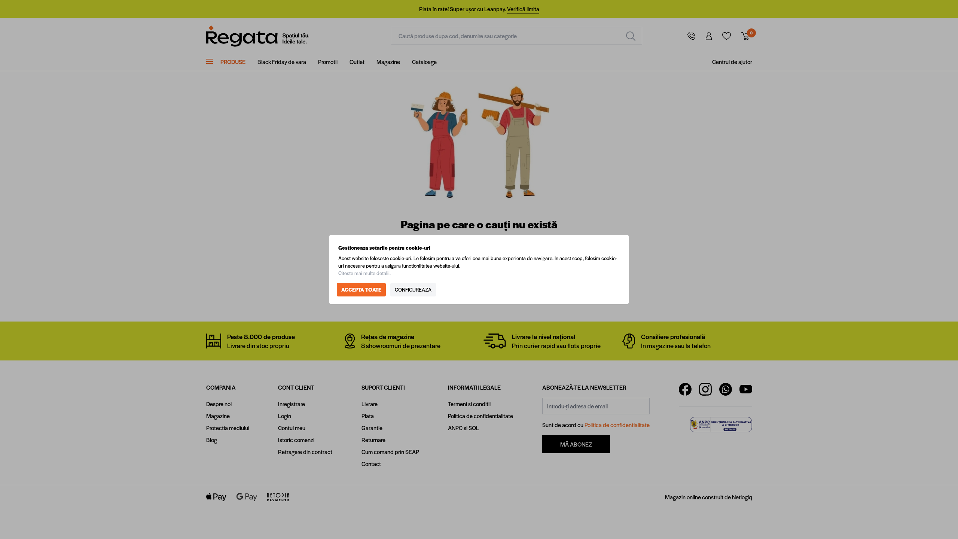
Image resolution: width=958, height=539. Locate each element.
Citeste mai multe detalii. (364, 273)
